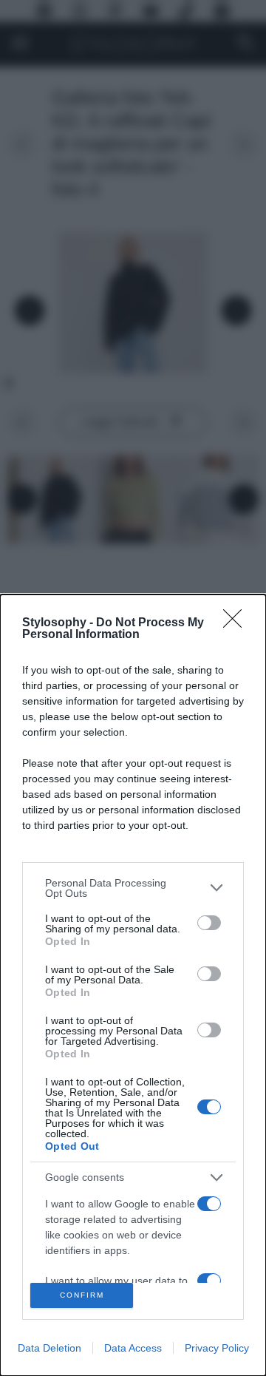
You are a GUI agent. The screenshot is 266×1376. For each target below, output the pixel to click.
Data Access (133, 1348)
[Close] (237, 623)
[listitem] (133, 888)
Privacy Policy (217, 1348)
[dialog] (133, 985)
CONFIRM (82, 1295)
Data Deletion (49, 1348)
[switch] (209, 922)
